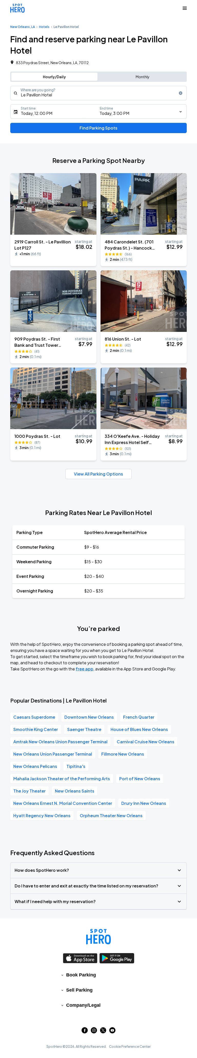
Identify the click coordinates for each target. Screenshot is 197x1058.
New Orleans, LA (22, 27)
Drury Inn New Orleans (143, 803)
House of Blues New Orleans (139, 729)
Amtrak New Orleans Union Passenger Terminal (60, 741)
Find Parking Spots (98, 128)
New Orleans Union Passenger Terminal (52, 754)
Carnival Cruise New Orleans (145, 741)
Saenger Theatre (84, 729)
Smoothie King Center (35, 729)
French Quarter (138, 717)
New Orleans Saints (74, 791)
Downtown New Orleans (89, 717)
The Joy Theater (29, 791)
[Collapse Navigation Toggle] (185, 8)
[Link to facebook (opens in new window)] (85, 1031)
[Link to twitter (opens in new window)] (103, 1031)
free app (84, 668)
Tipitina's (75, 766)
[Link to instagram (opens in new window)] (94, 1031)
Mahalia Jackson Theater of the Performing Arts (61, 778)
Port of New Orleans (139, 778)
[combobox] (98, 93)
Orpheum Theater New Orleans (111, 815)
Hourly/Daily (54, 76)
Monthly (143, 76)
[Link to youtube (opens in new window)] (112, 1031)
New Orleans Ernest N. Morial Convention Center (62, 803)
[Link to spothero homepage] (98, 936)
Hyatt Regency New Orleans (42, 815)
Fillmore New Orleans (122, 754)
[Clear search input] (181, 93)
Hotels (44, 27)
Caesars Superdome (34, 717)
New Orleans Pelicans (35, 766)
